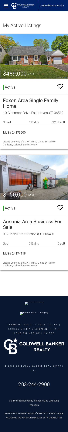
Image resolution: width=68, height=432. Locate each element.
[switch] (60, 86)
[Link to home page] (24, 5)
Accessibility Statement (28, 329)
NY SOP (49, 333)
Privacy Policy (45, 325)
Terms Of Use (18, 325)
